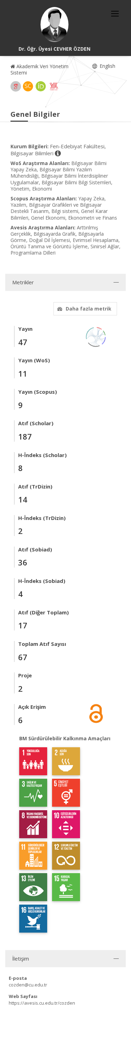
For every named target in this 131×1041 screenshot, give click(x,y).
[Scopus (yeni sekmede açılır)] (28, 86)
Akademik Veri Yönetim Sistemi (39, 69)
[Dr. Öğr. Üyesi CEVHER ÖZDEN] (54, 24)
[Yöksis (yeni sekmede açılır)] (54, 86)
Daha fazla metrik (88, 308)
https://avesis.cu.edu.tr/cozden (42, 1003)
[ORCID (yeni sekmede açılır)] (41, 86)
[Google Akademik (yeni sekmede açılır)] (15, 86)
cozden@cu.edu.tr (28, 985)
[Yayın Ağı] (96, 336)
